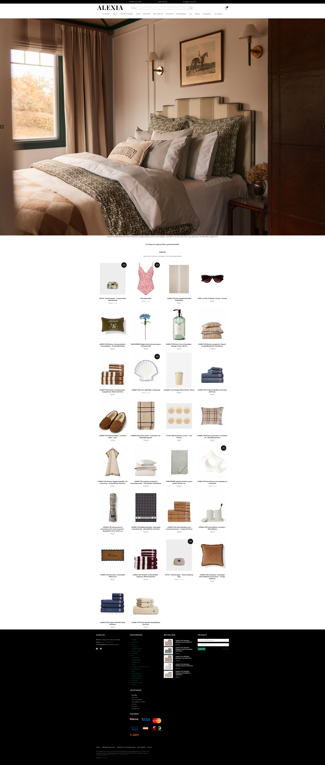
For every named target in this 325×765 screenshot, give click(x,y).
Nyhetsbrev (141, 747)
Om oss (134, 704)
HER (147, 244)
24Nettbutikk (104, 758)
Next (323, 127)
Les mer (111, 755)
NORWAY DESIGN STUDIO (140, 667)
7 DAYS (134, 640)
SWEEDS (134, 680)
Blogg (149, 747)
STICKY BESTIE (136, 678)
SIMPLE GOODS (137, 676)
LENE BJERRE (136, 660)
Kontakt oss (135, 708)
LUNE (133, 664)
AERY (133, 644)
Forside (134, 695)
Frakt (98, 747)
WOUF (134, 685)
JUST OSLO (135, 658)
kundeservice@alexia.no (107, 642)
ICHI (133, 655)
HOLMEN (135, 653)
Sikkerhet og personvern (125, 747)
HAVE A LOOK (136, 651)
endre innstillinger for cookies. (122, 755)
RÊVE (133, 671)
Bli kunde (135, 697)
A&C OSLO (135, 642)
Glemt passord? (225, 649)
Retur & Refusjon (137, 699)
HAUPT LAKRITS (137, 649)
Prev (2, 127)
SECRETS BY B (136, 673)
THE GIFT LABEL (137, 682)
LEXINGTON (135, 662)
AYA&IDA (134, 646)
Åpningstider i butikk (138, 702)
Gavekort (134, 706)
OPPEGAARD (136, 669)
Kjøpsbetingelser (108, 747)
